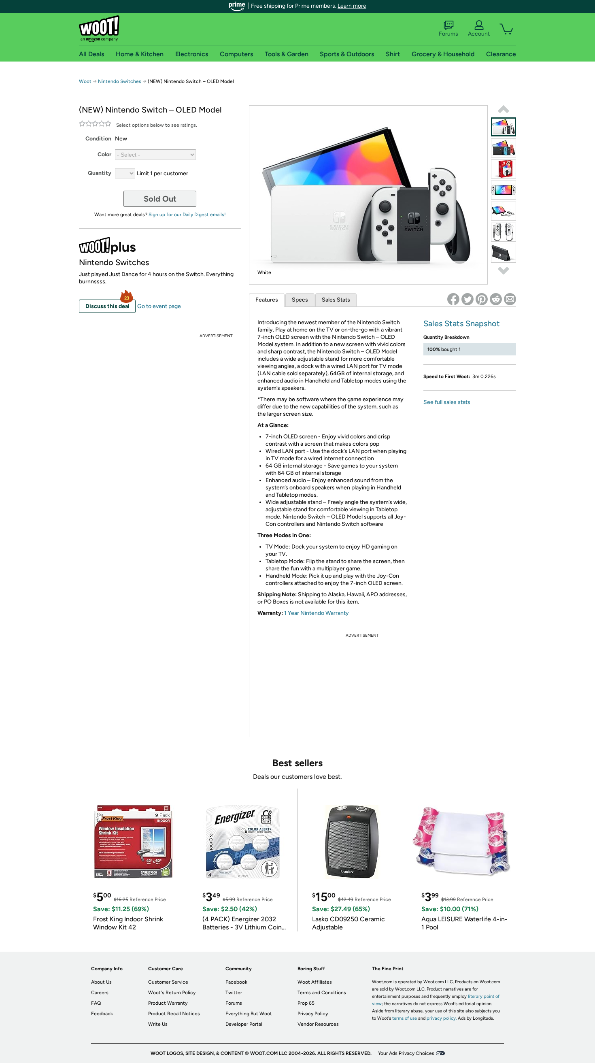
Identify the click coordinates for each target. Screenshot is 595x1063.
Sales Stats (336, 299)
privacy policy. (442, 1018)
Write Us (158, 1024)
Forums (448, 33)
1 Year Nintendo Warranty (316, 613)
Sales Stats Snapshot (461, 323)
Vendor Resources (318, 1024)
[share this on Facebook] (453, 299)
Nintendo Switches (119, 81)
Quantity (99, 173)
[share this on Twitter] (467, 299)
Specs (300, 299)
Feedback (102, 1013)
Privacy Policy (313, 1013)
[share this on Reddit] (496, 299)
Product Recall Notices (174, 1013)
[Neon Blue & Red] (503, 147)
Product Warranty (167, 1003)
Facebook (236, 982)
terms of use (404, 1018)
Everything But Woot (248, 1013)
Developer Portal (243, 1024)
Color (104, 154)
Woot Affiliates (315, 982)
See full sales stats (446, 402)
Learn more (352, 5)
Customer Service (168, 982)
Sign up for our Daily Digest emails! (187, 214)
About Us (101, 982)
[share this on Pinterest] (482, 299)
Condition (98, 138)
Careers (99, 992)
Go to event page (159, 306)
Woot (85, 81)
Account (479, 33)
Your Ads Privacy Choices (406, 1053)
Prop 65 (306, 1003)
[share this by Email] (510, 299)
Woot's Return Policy (172, 992)
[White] (503, 126)
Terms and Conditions (322, 992)
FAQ (96, 1003)
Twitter (233, 992)
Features (266, 299)
